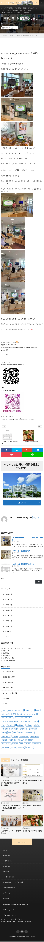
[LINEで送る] (32, 454)
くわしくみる (23, 503)
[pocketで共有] (11, 454)
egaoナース (33, 8)
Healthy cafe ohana (7, 12)
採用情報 (26, 12)
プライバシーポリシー (10, 915)
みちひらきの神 (32, 714)
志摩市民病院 (33, 729)
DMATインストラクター (15, 710)
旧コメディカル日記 (7, 658)
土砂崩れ (29, 725)
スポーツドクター (7, 718)
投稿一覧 (36, 518)
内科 (3, 725)
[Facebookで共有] (6, 450)
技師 (14, 732)
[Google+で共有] (27, 450)
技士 (9, 732)
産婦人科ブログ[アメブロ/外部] (22, 10)
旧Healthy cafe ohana (8, 660)
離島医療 (21, 747)
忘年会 (4, 732)
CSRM (4, 710)
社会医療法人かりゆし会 (27, 936)
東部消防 (15, 736)
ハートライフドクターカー (23, 718)
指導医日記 (9, 8)
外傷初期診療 (6, 729)
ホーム (3, 8)
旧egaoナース (5, 655)
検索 (2, 578)
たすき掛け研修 (11, 714)
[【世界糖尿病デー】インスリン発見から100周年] (6, 541)
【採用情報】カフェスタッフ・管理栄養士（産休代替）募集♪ (11, 782)
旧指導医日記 (5, 651)
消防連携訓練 (34, 736)
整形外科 (20, 732)
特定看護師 (12, 740)
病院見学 (15, 743)
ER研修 (27, 710)
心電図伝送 (23, 729)
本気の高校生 (6, 736)
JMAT (38, 710)
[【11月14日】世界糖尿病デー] (6, 554)
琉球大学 (21, 740)
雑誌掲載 (13, 747)
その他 (5, 704)
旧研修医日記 (5, 653)
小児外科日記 (17, 8)
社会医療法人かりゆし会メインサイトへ (15, 904)
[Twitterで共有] (17, 450)
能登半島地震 (36, 743)
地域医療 (36, 725)
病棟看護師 (29, 740)
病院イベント (6, 743)
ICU (33, 710)
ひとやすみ (21, 714)
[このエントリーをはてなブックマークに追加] (37, 450)
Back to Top (22, 842)
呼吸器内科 (20, 725)
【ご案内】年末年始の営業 (32, 831)
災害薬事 (4, 740)
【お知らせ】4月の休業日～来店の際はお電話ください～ (11, 808)
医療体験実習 (11, 725)
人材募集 (35, 721)
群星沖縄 (27, 743)
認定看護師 (5, 747)
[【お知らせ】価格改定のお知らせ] (6, 567)
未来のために (30, 732)
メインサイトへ (18, 12)
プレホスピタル (25, 721)
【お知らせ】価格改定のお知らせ (23, 564)
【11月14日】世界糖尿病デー (22, 551)
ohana (14, 27)
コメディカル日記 (7, 10)
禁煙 (21, 743)
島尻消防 (15, 729)
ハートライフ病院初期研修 (10, 721)
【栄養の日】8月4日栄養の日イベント (11, 832)
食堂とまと (29, 747)
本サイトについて (8, 910)
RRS (3, 714)
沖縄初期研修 (24, 736)
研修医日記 (26, 8)
